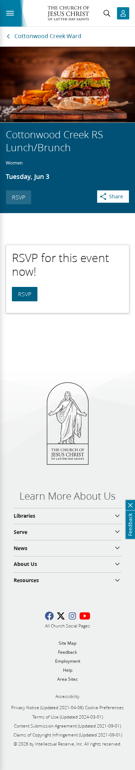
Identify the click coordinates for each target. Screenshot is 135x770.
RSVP (18, 197)
